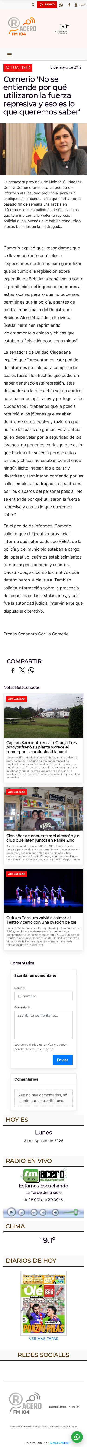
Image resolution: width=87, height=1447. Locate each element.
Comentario (22, 1007)
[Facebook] (69, 5)
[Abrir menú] (9, 55)
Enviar (62, 1060)
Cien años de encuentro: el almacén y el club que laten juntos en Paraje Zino (43, 838)
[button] (33, 5)
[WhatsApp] (61, 5)
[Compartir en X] (22, 670)
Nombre (19, 988)
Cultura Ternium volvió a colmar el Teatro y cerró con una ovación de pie (41, 920)
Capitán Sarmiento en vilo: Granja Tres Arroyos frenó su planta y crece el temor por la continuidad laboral (41, 747)
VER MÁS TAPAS (43, 1338)
